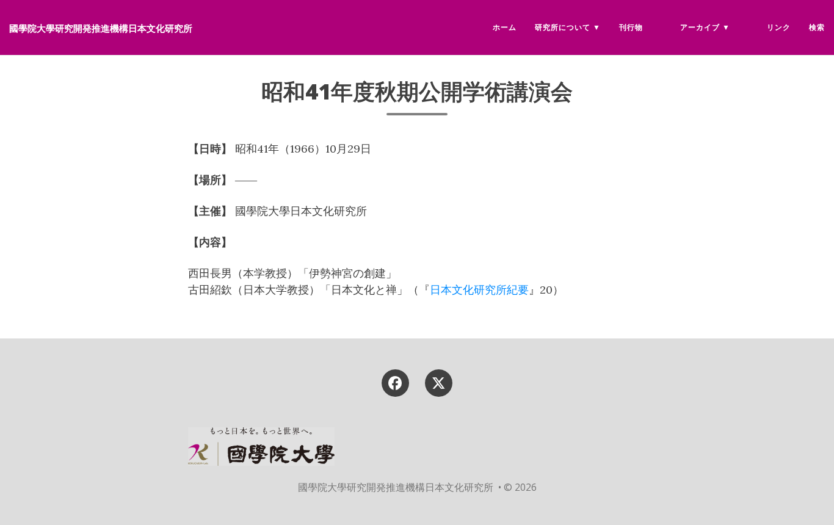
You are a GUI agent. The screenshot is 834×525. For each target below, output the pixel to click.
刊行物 (631, 27)
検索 (817, 27)
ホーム (505, 27)
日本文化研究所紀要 (479, 290)
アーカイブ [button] (700, 27)
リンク (779, 27)
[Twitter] (439, 382)
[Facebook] (395, 382)
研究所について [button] (562, 27)
